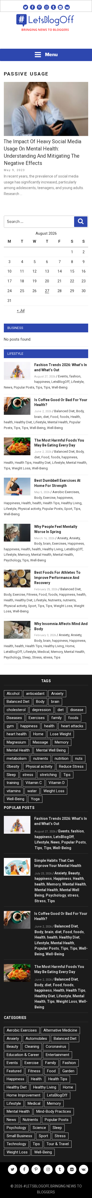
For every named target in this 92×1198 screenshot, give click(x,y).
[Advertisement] (46, 41)
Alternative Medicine (60, 1030)
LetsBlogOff (60, 382)
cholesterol (16, 709)
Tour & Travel (58, 1144)
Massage (40, 742)
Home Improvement (23, 1095)
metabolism (17, 758)
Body (80, 411)
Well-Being (59, 387)
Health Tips (23, 463)
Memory (24, 554)
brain (38, 417)
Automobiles (36, 1038)
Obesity (13, 766)
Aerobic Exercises (65, 492)
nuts (79, 758)
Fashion (69, 1062)
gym (10, 726)
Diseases (14, 717)
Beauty (74, 873)
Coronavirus (56, 1046)
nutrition (61, 758)
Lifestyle (77, 382)
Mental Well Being (51, 750)
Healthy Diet (23, 422)
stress (47, 657)
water (32, 791)
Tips (39, 387)
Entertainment (57, 1054)
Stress (37, 657)
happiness (42, 382)
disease (76, 709)
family (56, 717)
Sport (68, 509)
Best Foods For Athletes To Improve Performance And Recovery (57, 577)
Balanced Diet (64, 411)
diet (46, 417)
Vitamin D (57, 782)
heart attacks (72, 726)
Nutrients (54, 600)
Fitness (32, 594)
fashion (74, 376)
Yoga (35, 799)
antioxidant (35, 693)
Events (63, 376)
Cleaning (32, 1046)
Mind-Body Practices (53, 1111)
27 (47, 291)
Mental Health (58, 422)
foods (64, 417)
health (8, 422)
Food (54, 417)
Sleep (26, 657)
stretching (48, 774)
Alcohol (13, 693)
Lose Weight (60, 734)
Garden (68, 1071)
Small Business (19, 1136)
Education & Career (23, 1054)
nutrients (69, 600)
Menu (51, 54)
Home (69, 646)
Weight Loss (21, 468)
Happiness (12, 503)
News (8, 387)
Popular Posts (24, 387)
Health (75, 417)
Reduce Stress (71, 766)
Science (39, 1127)
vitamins (14, 791)
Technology (16, 1144)
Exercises (59, 543)
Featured (14, 1071)
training (13, 782)
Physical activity (29, 509)
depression (41, 709)
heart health (17, 734)
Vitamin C (34, 782)
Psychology (12, 560)
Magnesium (16, 742)
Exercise (49, 498)
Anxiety (62, 538)
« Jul (21, 310)
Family (50, 1062)
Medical (43, 652)
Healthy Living (71, 503)
